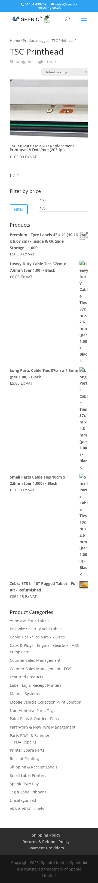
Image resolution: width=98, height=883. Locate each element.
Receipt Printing (24, 758)
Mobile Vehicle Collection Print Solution (45, 702)
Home (15, 40)
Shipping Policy (46, 835)
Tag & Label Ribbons (28, 792)
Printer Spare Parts (27, 750)
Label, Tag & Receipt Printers (36, 685)
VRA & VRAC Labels (27, 808)
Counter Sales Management (35, 660)
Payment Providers (46, 847)
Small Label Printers (28, 775)
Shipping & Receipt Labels (33, 767)
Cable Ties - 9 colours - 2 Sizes (37, 637)
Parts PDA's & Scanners (30, 735)
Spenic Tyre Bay (24, 783)
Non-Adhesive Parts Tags (32, 710)
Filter (18, 209)
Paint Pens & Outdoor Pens (34, 718)
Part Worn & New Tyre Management (42, 727)
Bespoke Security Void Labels (36, 628)
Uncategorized (23, 800)
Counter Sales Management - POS (40, 668)
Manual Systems (25, 693)
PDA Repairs (25, 742)
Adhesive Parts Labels (30, 620)
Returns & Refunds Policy (46, 841)
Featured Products (26, 676)
